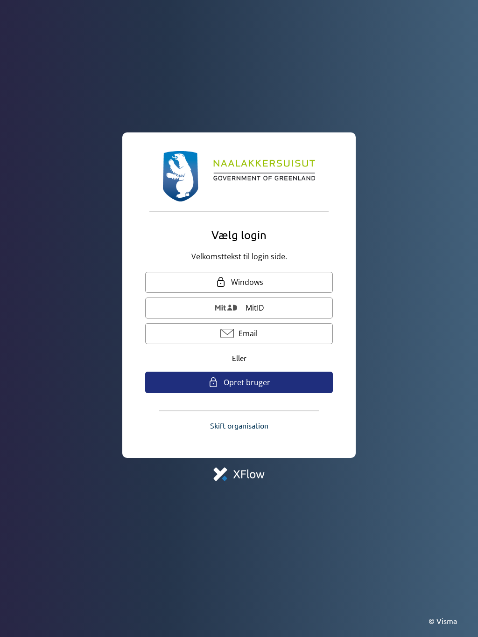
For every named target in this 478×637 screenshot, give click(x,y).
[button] (239, 425)
